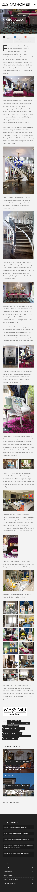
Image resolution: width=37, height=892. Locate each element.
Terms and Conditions (10, 883)
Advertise (6, 864)
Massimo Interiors (10, 738)
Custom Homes (8, 871)
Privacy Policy (8, 875)
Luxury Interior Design (12, 733)
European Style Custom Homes (17, 761)
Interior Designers (10, 725)
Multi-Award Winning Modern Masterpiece (17, 827)
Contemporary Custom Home (17, 788)
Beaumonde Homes (13, 785)
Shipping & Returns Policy (11, 879)
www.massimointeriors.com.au (24, 699)
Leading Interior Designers (13, 728)
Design (6, 15)
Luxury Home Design (11, 731)
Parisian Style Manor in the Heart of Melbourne (19, 833)
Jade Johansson (11, 27)
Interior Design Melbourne (18, 723)
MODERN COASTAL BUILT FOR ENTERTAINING (17, 792)
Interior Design (14, 720)
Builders (25, 785)
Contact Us (7, 868)
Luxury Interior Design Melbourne (16, 736)
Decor (13, 15)
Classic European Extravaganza (14, 768)
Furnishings (23, 15)
